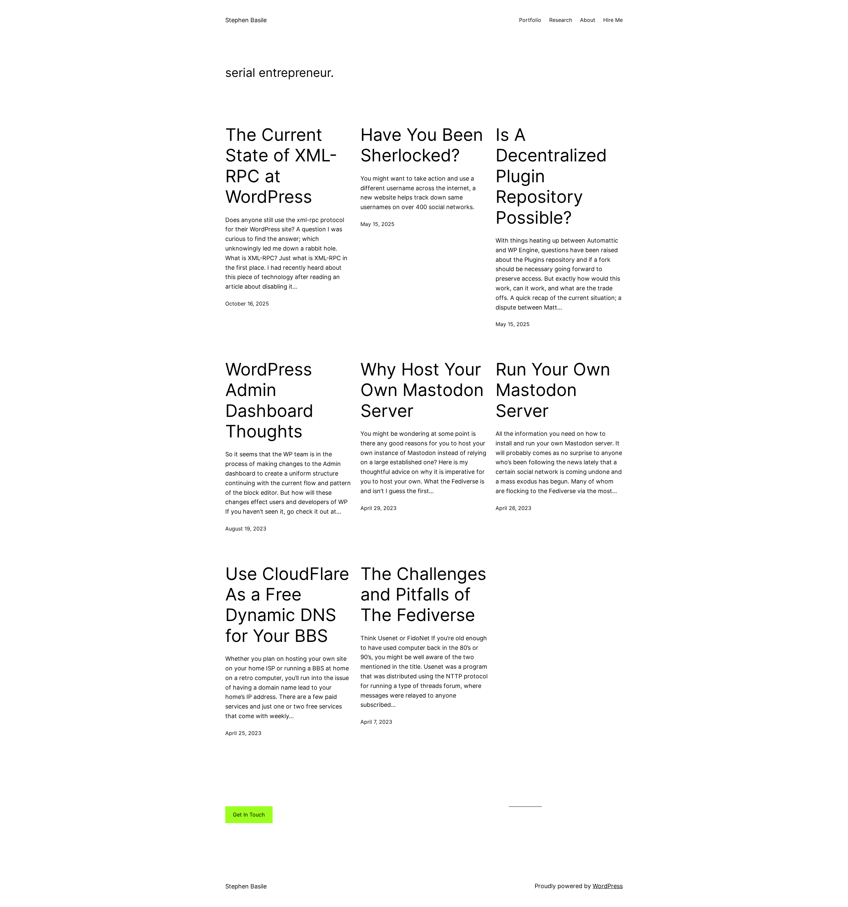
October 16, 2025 (247, 303)
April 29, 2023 (378, 508)
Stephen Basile (246, 20)
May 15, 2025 (377, 224)
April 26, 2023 (513, 508)
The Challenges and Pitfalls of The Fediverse (423, 595)
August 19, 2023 (245, 528)
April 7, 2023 (376, 721)
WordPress (608, 885)
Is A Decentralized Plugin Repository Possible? (551, 176)
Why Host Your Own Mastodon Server (422, 390)
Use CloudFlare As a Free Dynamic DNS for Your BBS (287, 605)
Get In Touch (249, 814)
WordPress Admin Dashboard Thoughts (269, 400)
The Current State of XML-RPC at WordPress (281, 166)
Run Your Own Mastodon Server (553, 390)
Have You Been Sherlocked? (421, 145)
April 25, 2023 (243, 733)
